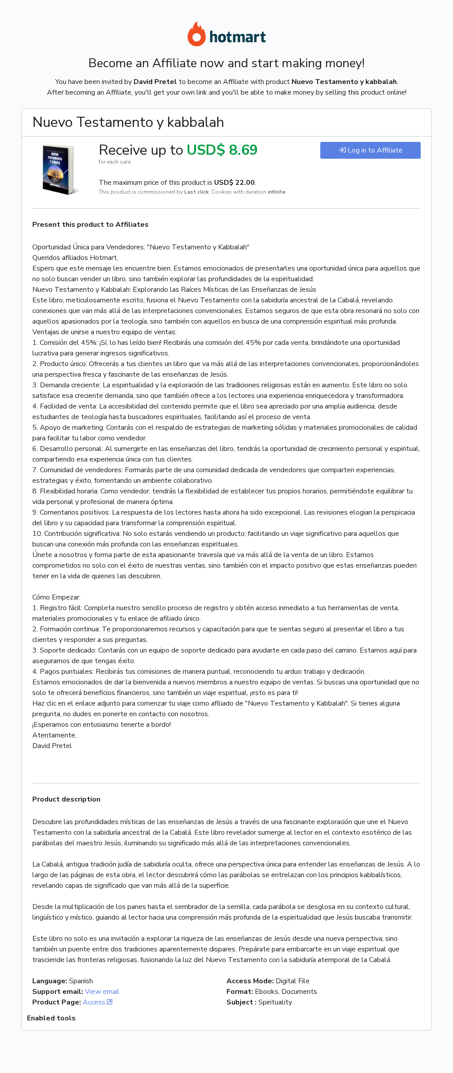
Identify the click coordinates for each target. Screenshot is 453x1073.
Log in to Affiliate (375, 150)
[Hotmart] (226, 35)
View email (102, 992)
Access (94, 1002)
